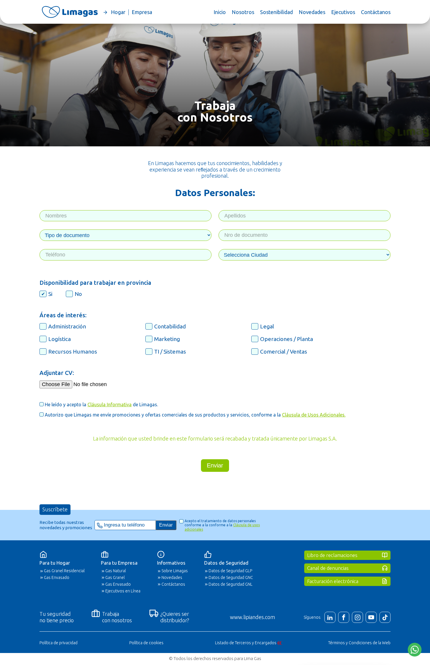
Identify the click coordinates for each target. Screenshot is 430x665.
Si (50, 294)
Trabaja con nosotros (117, 617)
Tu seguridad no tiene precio (56, 617)
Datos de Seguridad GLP (230, 570)
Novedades (312, 12)
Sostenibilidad (276, 12)
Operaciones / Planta (286, 339)
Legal (267, 326)
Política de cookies (146, 642)
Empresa (142, 12)
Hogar (118, 12)
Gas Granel (115, 577)
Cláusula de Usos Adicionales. (313, 414)
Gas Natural (115, 570)
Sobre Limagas (174, 570)
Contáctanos (376, 12)
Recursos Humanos (72, 351)
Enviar (215, 465)
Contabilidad (170, 326)
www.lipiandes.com (252, 617)
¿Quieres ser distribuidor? (174, 617)
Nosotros (243, 12)
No (78, 294)
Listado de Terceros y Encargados (245, 642)
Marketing (167, 339)
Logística (59, 339)
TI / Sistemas (170, 351)
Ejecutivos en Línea (122, 591)
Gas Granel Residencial (64, 570)
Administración (67, 326)
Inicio (220, 12)
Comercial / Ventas (283, 351)
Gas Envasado (56, 577)
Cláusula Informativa (109, 404)
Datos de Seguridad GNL (230, 584)
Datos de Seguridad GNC (231, 577)
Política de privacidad (58, 642)
